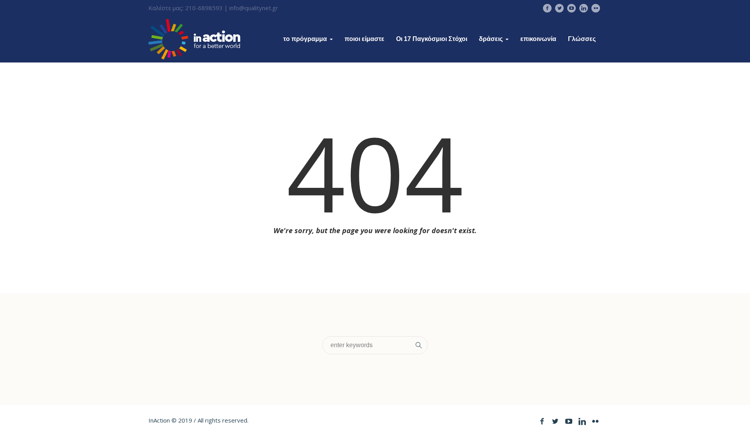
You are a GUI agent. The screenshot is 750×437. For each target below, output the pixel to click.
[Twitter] (559, 8)
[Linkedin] (583, 8)
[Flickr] (595, 8)
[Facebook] (547, 8)
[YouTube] (571, 8)
